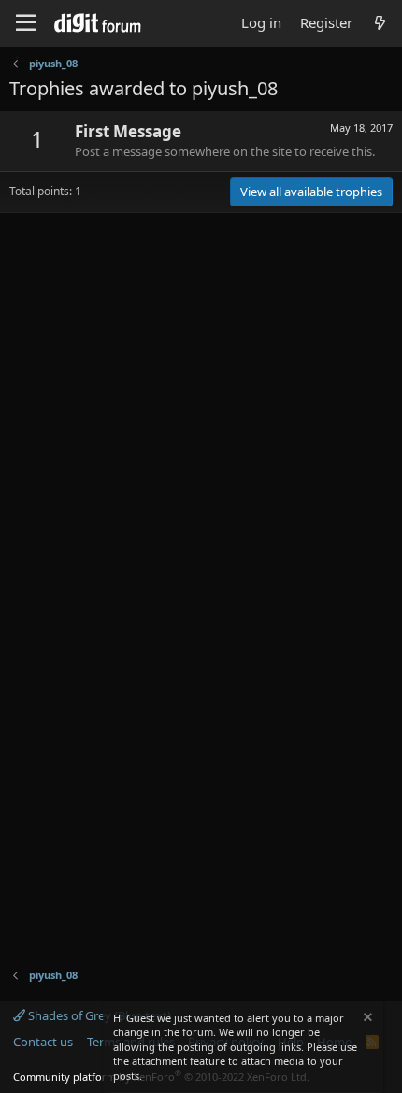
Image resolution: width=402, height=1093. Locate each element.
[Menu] (26, 23)
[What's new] (380, 23)
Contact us (43, 1041)
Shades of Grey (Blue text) (98, 1015)
